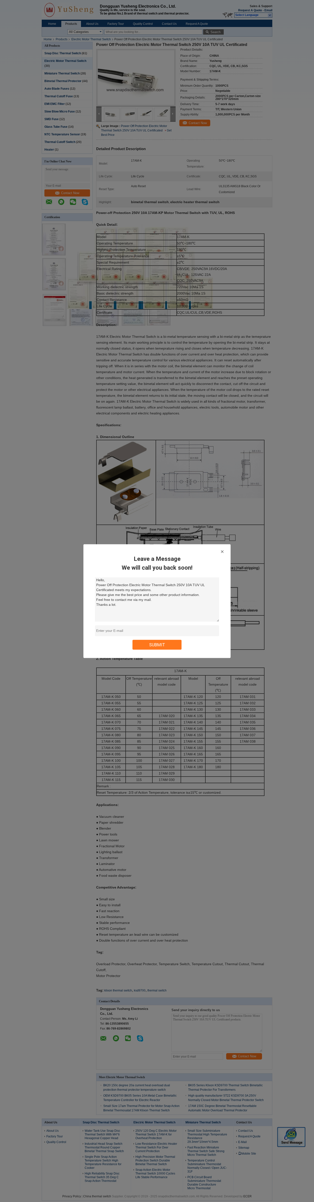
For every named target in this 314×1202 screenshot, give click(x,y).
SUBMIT (157, 644)
